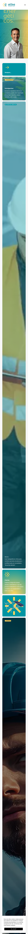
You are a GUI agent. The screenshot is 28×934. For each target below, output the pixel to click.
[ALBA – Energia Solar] (8, 5)
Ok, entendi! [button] (13, 928)
